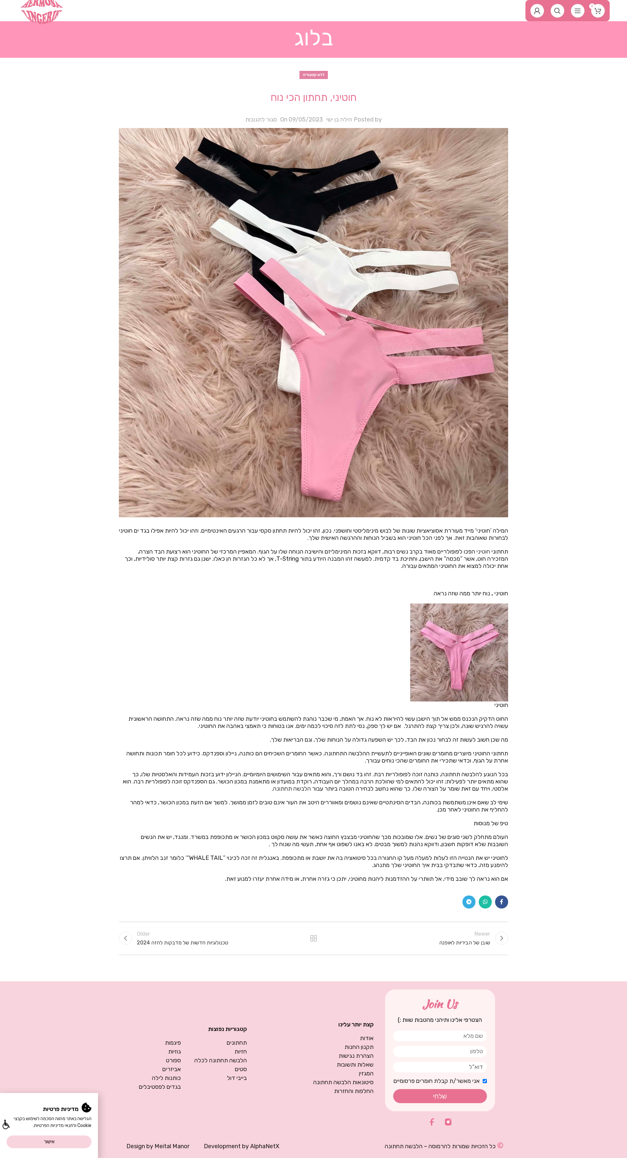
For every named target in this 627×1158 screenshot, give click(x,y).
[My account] (537, 10)
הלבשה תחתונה (292, 788)
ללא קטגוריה (314, 74)
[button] (5, 1125)
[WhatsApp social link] (485, 902)
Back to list (313, 938)
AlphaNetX (264, 1146)
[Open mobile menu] (578, 10)
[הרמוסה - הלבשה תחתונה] (42, 10)
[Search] (557, 10)
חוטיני (483, 551)
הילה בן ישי (339, 119)
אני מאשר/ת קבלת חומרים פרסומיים (437, 1081)
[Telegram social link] (468, 902)
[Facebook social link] (501, 902)
